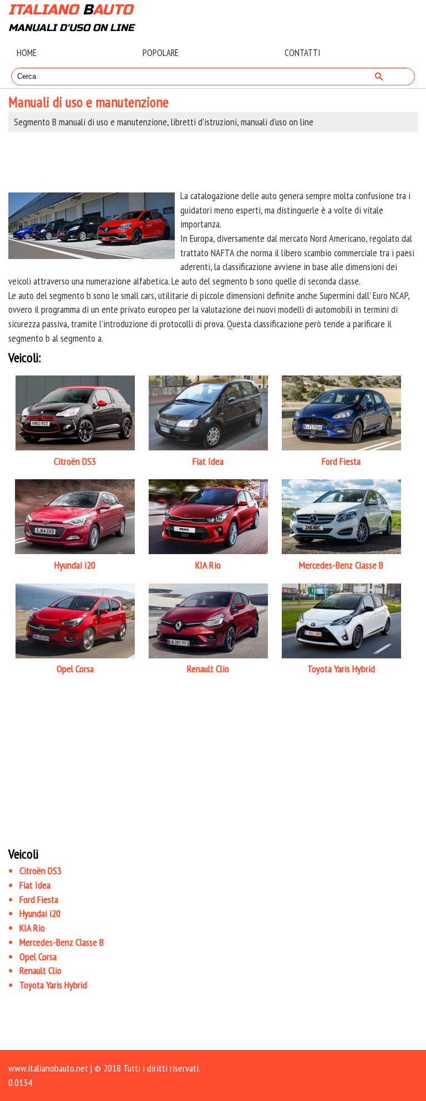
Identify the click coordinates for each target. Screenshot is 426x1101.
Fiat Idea (34, 885)
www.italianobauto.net (48, 1068)
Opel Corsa (38, 956)
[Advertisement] (212, 160)
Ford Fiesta (38, 899)
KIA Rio (32, 927)
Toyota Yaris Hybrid (53, 984)
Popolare (161, 53)
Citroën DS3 (40, 870)
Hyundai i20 (39, 913)
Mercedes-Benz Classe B (61, 942)
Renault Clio (40, 970)
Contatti (302, 53)
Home (27, 53)
